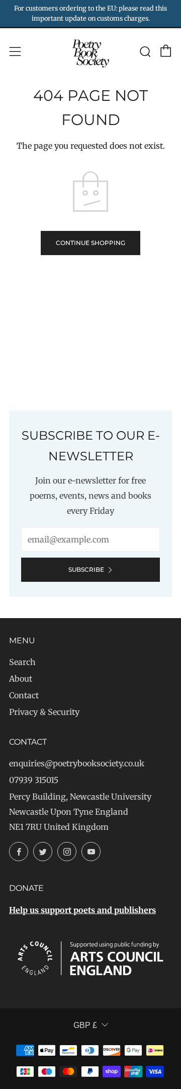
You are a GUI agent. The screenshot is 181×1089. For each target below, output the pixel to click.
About (20, 679)
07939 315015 (33, 780)
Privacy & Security (44, 712)
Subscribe (86, 569)
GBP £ (85, 1025)
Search (22, 662)
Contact (24, 695)
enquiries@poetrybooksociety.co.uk (76, 763)
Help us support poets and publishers (82, 910)
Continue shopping (90, 243)
